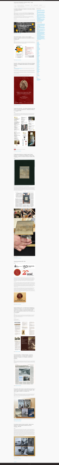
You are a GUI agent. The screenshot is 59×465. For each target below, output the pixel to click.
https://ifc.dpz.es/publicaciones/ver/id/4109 (17, 419)
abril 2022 (38, 54)
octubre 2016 (38, 69)
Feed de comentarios (39, 79)
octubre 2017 (38, 67)
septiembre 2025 (38, 44)
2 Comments (19, 351)
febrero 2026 (38, 43)
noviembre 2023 (38, 48)
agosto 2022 (38, 53)
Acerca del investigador (41, 0)
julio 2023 (38, 50)
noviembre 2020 (38, 60)
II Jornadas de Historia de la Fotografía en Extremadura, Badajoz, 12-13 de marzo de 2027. (41, 10)
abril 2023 (38, 51)
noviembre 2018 (38, 64)
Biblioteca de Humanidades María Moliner (18, 68)
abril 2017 (38, 68)
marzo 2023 (38, 52)
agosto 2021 (38, 56)
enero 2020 (38, 61)
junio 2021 (38, 57)
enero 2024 (38, 47)
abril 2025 (38, 46)
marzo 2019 (38, 63)
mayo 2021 (38, 58)
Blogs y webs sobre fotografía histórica (21, 6)
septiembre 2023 (38, 49)
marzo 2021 (38, 59)
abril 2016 (38, 70)
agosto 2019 (38, 62)
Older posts (15, 461)
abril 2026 (38, 42)
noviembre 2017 (38, 66)
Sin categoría (16, 33)
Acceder (37, 78)
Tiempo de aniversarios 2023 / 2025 (19, 261)
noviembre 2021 (38, 55)
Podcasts (15, 6)
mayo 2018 (38, 65)
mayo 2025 (38, 45)
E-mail (44, 0)
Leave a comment (19, 33)
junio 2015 (38, 72)
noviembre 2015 (38, 71)
